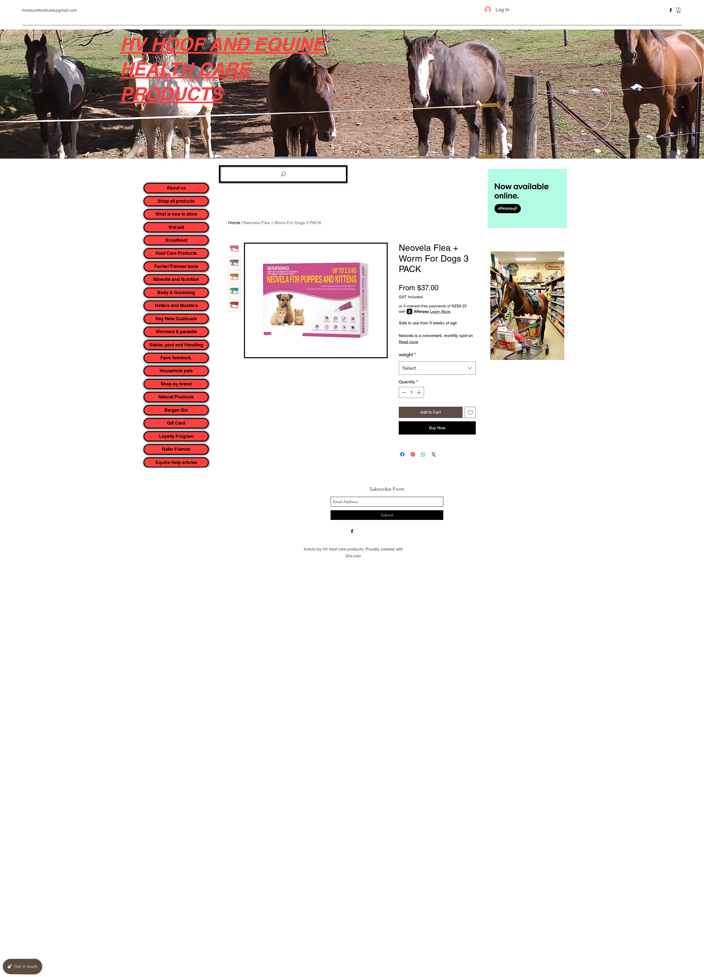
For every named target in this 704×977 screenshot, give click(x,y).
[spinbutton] (411, 392)
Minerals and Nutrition (176, 279)
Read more (408, 342)
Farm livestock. (176, 357)
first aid (176, 227)
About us (176, 188)
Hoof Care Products (176, 253)
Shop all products (176, 201)
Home (234, 222)
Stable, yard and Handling (176, 345)
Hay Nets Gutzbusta (176, 318)
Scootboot (176, 240)
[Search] (283, 174)
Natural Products (176, 397)
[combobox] (437, 368)
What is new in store (176, 214)
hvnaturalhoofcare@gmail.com (49, 10)
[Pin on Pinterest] (412, 454)
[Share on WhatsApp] (423, 454)
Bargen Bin (176, 410)
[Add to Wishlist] (470, 412)
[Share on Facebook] (402, 454)
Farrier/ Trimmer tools (176, 266)
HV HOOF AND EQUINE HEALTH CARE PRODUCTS (222, 69)
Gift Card (176, 423)
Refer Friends (176, 449)
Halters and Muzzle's (176, 305)
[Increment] (419, 392)
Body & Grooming (176, 292)
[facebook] (670, 10)
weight (407, 354)
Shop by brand (176, 384)
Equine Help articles (176, 462)
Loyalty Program (176, 436)
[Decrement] (403, 392)
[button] (678, 10)
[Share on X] (433, 454)
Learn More (440, 311)
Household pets (176, 370)
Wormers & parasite (176, 331)
